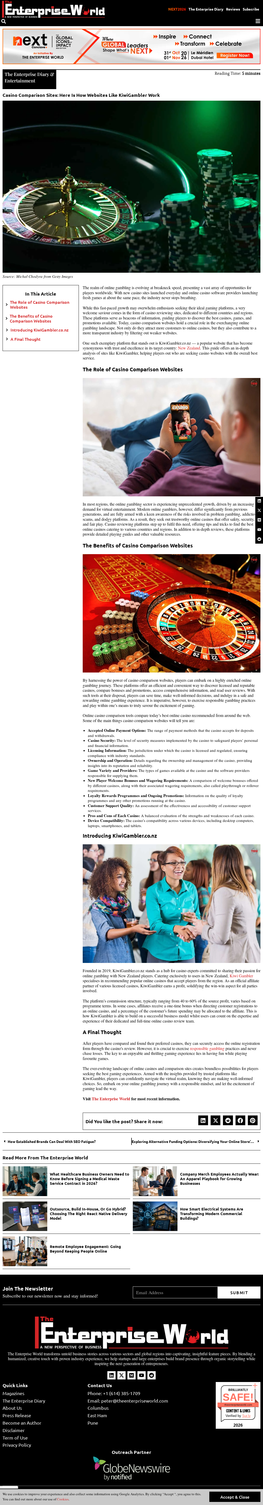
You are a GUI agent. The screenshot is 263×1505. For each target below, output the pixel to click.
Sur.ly (246, 1416)
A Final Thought (26, 339)
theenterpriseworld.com (238, 1404)
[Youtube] (259, 529)
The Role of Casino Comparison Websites (39, 304)
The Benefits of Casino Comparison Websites (31, 318)
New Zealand (189, 348)
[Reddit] (259, 539)
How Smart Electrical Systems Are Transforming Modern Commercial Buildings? (211, 1213)
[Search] (3, 21)
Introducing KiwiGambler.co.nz (40, 329)
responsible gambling (207, 1048)
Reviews (233, 9)
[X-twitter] (259, 510)
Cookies (62, 1499)
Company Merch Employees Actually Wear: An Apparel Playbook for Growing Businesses (219, 1178)
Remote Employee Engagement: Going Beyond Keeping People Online (85, 1249)
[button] (203, 1120)
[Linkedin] (259, 501)
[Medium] (259, 520)
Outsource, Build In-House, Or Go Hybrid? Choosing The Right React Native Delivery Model (88, 1213)
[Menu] (257, 21)
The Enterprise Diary (206, 9)
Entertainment (20, 81)
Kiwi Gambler (241, 975)
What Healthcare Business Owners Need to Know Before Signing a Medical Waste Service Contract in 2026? (89, 1178)
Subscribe (251, 9)
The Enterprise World (111, 1099)
